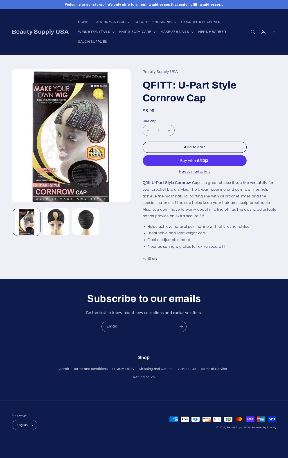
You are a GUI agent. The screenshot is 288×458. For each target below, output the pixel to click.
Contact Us (187, 369)
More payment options (194, 171)
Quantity (149, 121)
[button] (111, 22)
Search (63, 369)
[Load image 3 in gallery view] (85, 221)
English (22, 425)
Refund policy (144, 377)
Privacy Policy (123, 369)
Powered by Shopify (264, 427)
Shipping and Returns (156, 369)
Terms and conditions (91, 369)
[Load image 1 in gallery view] (26, 221)
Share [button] (153, 258)
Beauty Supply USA (239, 427)
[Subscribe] (181, 326)
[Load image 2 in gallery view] (56, 221)
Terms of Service (214, 369)
